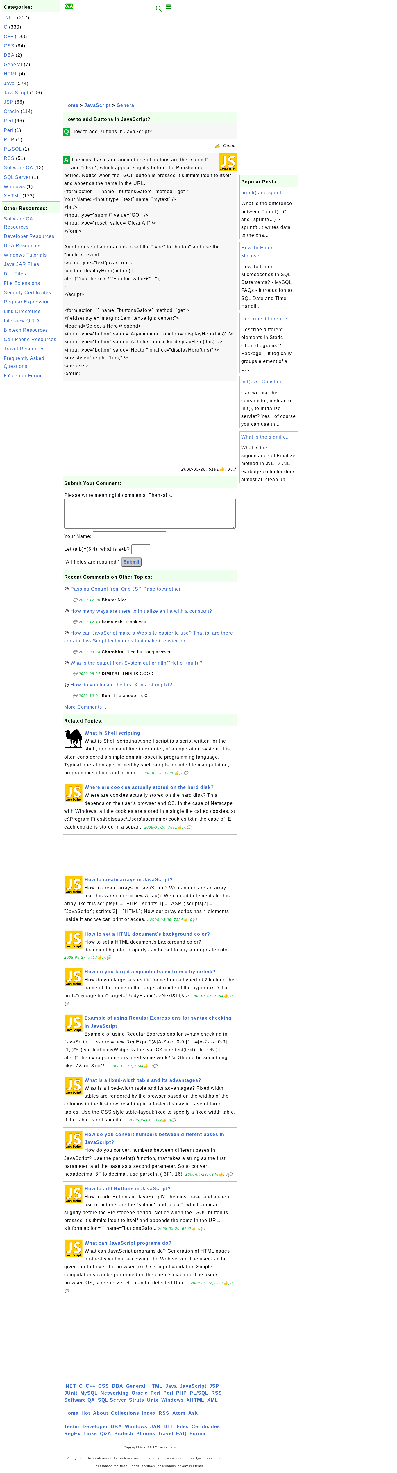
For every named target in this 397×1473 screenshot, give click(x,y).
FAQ (181, 1433)
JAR (155, 1426)
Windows (14, 186)
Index (149, 1413)
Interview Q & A (22, 320)
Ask (193, 1413)
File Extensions (22, 283)
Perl (8, 120)
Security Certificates (27, 292)
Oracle (11, 111)
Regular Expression (27, 301)
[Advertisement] (31, 468)
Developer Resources (29, 236)
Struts (136, 1400)
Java (9, 83)
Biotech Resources (26, 330)
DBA (9, 55)
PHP (9, 139)
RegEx (72, 1433)
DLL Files (15, 273)
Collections (125, 1413)
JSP (8, 102)
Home (71, 105)
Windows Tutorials (25, 254)
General (13, 64)
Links (90, 1433)
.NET (10, 17)
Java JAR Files (21, 264)
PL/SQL (13, 148)
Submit (131, 561)
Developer (95, 1426)
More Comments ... (86, 706)
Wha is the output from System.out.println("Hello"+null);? (137, 662)
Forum (197, 1433)
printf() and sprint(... (264, 192)
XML (212, 1400)
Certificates (206, 1426)
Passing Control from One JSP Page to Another (126, 589)
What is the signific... (265, 437)
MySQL (89, 1393)
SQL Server (17, 177)
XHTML (12, 195)
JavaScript (16, 92)
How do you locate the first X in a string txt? (121, 684)
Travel (165, 1433)
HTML (10, 73)
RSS (9, 158)
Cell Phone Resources (30, 339)
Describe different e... (266, 318)
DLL (169, 1426)
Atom (178, 1413)
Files (183, 1426)
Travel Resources (24, 348)
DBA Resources (22, 245)
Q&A (105, 1433)
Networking (115, 1393)
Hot (85, 1413)
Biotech (123, 1433)
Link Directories (22, 311)
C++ (8, 36)
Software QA (18, 167)
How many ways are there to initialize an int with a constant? (141, 611)
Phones (145, 1433)
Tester (72, 1426)
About (100, 1413)
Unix (152, 1400)
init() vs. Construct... (264, 381)
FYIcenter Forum (23, 375)
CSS (9, 45)
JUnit (70, 1393)
